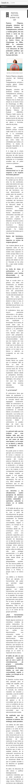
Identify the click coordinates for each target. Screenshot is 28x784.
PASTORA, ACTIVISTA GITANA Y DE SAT (14, 16)
